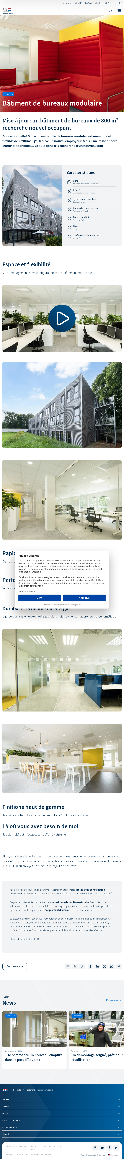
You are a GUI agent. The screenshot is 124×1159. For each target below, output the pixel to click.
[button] (14, 966)
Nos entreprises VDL (88, 1155)
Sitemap (102, 1155)
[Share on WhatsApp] (111, 966)
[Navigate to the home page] (7, 11)
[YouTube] (102, 1148)
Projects (17, 1089)
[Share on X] (104, 966)
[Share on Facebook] (90, 966)
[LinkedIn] (116, 1148)
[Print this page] (75, 966)
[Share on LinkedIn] (97, 966)
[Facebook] (109, 1148)
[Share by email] (68, 966)
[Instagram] (95, 1148)
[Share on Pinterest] (119, 966)
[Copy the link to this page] (82, 966)
